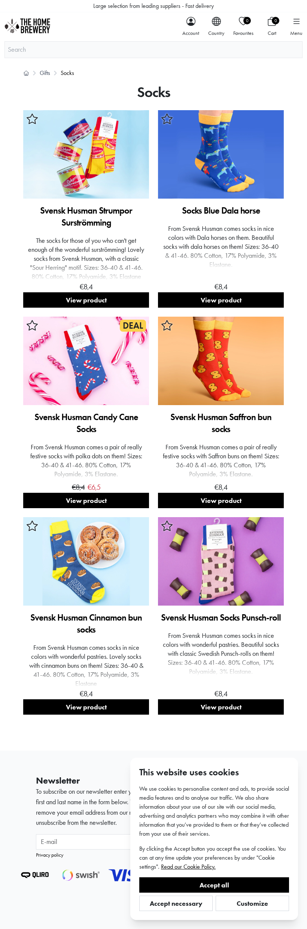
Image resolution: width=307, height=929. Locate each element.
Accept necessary (176, 903)
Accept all (214, 885)
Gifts (45, 73)
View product (86, 300)
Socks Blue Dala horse (221, 210)
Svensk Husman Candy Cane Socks (86, 423)
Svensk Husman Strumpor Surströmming (86, 216)
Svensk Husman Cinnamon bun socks (86, 623)
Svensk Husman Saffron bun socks (220, 423)
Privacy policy (49, 854)
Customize (252, 903)
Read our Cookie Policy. (188, 867)
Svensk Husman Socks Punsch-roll (221, 617)
